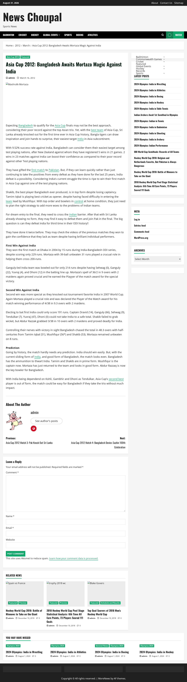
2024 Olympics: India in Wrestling (150, 84)
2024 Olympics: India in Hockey (149, 102)
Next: (98, 442)
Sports (68, 35)
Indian (73, 214)
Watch (178, 35)
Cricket (23, 35)
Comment (12, 472)
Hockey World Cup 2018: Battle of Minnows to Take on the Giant (24, 612)
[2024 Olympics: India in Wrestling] (26, 646)
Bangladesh (25, 125)
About (154, 3)
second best (116, 379)
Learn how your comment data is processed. (73, 558)
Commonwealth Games (149, 59)
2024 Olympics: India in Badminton (150, 127)
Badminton (8, 35)
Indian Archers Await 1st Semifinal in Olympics (156, 115)
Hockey (35, 35)
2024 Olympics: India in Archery (149, 139)
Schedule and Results (110, 603)
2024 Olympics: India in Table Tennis (151, 108)
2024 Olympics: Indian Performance (151, 145)
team (9, 201)
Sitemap (178, 3)
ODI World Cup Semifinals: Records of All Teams (156, 152)
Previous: (29, 440)
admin (11, 77)
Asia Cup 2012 (13, 57)
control (78, 201)
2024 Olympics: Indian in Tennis (149, 121)
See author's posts (46, 421)
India (80, 139)
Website (10, 539)
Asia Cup (60, 125)
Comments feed (141, 231)
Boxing (79, 35)
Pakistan (54, 170)
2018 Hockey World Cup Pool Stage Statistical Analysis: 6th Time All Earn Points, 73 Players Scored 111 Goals (65, 616)
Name (10, 516)
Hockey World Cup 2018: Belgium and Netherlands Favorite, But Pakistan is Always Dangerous (155, 162)
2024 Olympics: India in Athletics (149, 90)
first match (38, 170)
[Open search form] (163, 35)
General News (102, 645)
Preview (22, 603)
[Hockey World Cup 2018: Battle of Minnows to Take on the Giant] (25, 594)
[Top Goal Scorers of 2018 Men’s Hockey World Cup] (106, 594)
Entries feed (140, 225)
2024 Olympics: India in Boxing (148, 96)
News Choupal (32, 16)
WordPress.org (141, 237)
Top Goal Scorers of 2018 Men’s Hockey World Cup (104, 612)
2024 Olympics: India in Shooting (149, 133)
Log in (137, 219)
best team (97, 130)
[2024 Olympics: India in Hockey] (160, 646)
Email (10, 527)
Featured (25, 57)
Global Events (50, 35)
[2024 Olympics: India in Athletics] (71, 646)
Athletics (93, 35)
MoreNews (104, 678)
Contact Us (166, 3)
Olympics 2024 (13, 645)
